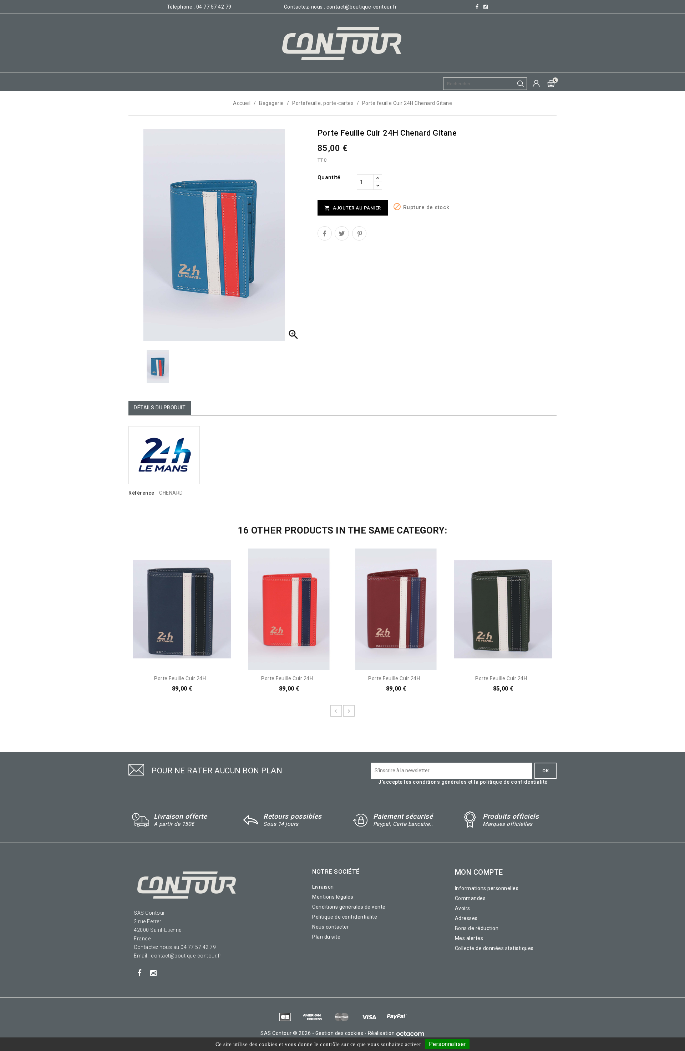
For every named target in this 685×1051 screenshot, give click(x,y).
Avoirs (462, 908)
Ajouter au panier (352, 208)
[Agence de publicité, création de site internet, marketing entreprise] (410, 1033)
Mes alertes (469, 938)
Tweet (342, 233)
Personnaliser (447, 1044)
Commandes (470, 898)
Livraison (323, 887)
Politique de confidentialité (344, 917)
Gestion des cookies (339, 1033)
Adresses (466, 918)
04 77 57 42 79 (214, 7)
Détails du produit (160, 407)
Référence (141, 493)
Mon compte (479, 872)
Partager (324, 233)
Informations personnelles (487, 888)
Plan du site (326, 937)
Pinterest (359, 233)
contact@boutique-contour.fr (361, 7)
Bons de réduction (477, 928)
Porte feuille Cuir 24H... (182, 678)
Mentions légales (332, 897)
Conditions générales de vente (349, 907)
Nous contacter (330, 927)
